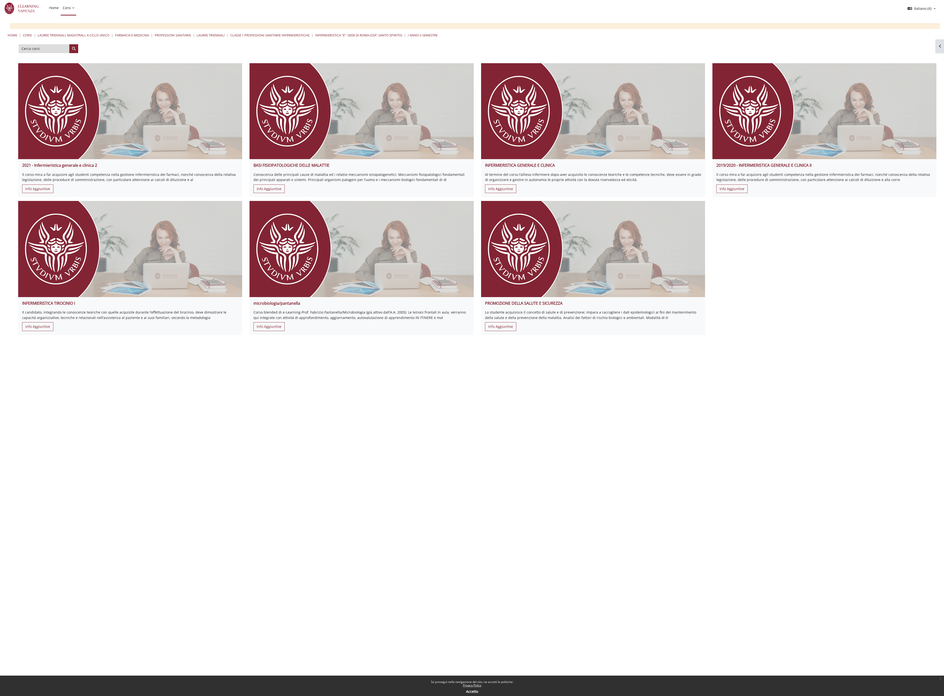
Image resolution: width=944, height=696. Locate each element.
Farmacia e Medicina (132, 35)
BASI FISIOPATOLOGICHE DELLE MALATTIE (291, 165)
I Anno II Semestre (423, 35)
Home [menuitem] (54, 7)
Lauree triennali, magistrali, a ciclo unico (73, 35)
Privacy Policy (472, 685)
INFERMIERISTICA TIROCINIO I (48, 303)
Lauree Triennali (211, 35)
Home (12, 35)
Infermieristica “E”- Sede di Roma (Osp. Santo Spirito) (358, 35)
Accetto (472, 691)
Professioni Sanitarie (173, 35)
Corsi (27, 35)
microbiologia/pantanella (276, 303)
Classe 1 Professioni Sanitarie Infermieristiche (270, 35)
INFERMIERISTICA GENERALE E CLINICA (520, 165)
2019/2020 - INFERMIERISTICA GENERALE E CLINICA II (763, 165)
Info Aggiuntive (37, 188)
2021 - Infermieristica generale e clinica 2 (59, 165)
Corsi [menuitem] (67, 7)
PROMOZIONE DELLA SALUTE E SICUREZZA (523, 303)
